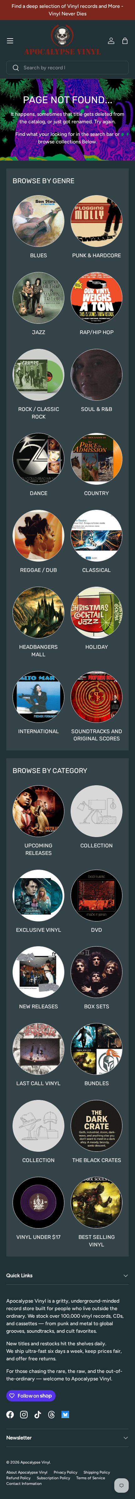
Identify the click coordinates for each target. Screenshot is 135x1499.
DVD (96, 930)
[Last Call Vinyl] (38, 1049)
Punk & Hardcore (96, 255)
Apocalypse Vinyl (35, 1462)
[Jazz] (38, 297)
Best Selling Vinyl (96, 1241)
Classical (96, 570)
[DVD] (96, 895)
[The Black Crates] (96, 1125)
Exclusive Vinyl (38, 930)
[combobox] (67, 67)
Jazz (38, 332)
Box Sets (96, 1006)
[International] (38, 697)
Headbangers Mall (38, 651)
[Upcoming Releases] (38, 811)
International (38, 731)
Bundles (96, 1083)
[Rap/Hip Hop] (96, 297)
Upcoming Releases (38, 849)
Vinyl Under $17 (38, 1237)
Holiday (96, 647)
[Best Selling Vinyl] (96, 1202)
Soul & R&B (96, 409)
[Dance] (38, 458)
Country (96, 493)
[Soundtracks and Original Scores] (96, 697)
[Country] (96, 458)
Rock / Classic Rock (38, 413)
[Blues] (38, 221)
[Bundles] (96, 1049)
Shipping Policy (97, 1472)
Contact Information (24, 1483)
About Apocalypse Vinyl (26, 1472)
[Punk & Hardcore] (96, 221)
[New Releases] (38, 972)
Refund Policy (18, 1478)
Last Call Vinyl (38, 1083)
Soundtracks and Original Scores (96, 735)
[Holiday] (96, 612)
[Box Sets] (96, 972)
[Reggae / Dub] (38, 535)
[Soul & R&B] (96, 374)
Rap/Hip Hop (97, 332)
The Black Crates (96, 1160)
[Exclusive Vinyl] (38, 895)
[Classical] (96, 535)
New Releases (38, 1006)
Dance (38, 493)
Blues (38, 255)
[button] (125, 41)
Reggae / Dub (38, 570)
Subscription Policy (53, 1478)
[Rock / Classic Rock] (38, 374)
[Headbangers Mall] (38, 612)
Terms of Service (90, 1478)
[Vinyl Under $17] (38, 1202)
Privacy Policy (65, 1472)
